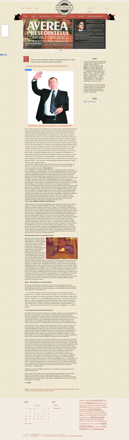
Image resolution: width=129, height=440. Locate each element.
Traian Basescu (98, 429)
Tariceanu (90, 429)
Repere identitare (45, 16)
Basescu (90, 402)
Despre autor (29, 8)
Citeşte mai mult (97, 81)
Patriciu (81, 421)
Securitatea (96, 423)
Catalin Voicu (90, 405)
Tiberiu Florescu (49, 390)
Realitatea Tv (103, 421)
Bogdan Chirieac (99, 403)
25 (41, 418)
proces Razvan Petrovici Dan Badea (92, 420)
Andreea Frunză (70, 389)
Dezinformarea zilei (92, 411)
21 (26, 418)
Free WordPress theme (50, 435)
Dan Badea (104, 407)
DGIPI (99, 411)
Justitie (34, 16)
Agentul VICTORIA (85, 400)
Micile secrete (98, 417)
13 (48, 413)
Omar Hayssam (100, 419)
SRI (86, 429)
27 (48, 418)
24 (38, 418)
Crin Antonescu (98, 407)
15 (30, 416)
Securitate (92, 423)
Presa (72, 16)
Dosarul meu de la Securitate (95, 16)
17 (38, 416)
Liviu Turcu (86, 415)
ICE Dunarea (95, 413)
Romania (81, 423)
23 (34, 418)
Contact (36, 8)
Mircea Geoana (83, 419)
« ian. (25, 423)
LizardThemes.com (62, 435)
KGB (100, 413)
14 (26, 416)
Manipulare (93, 415)
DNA (103, 411)
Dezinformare (83, 411)
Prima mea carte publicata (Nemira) (33, 43)
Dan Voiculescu (95, 409)
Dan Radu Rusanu (83, 409)
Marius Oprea (87, 417)
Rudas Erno (86, 423)
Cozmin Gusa (90, 407)
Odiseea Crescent (92, 419)
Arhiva (85, 101)
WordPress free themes (77, 435)
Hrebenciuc (89, 413)
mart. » (30, 423)
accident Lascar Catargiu (36, 389)
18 (41, 416)
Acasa (23, 8)
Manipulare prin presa (43, 66)
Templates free (34, 435)
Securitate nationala (60, 16)
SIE (100, 423)
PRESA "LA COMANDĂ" (61, 66)
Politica (26, 16)
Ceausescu (98, 405)
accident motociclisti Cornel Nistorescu (54, 389)
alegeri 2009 (97, 400)
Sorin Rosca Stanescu (97, 426)
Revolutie (81, 16)
